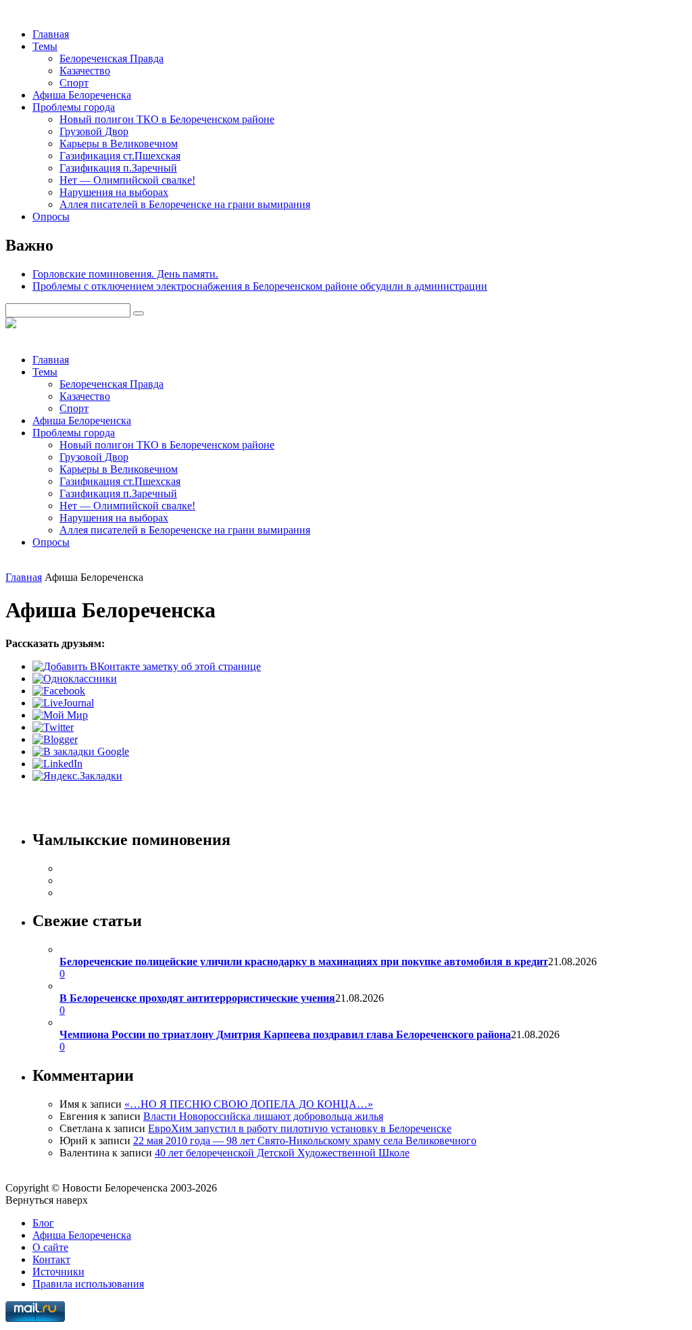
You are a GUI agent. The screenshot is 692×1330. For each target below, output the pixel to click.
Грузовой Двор (93, 131)
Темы (44, 46)
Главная (50, 34)
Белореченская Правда (111, 58)
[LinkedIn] (57, 763)
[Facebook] (58, 690)
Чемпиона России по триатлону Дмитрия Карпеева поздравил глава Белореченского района (285, 1034)
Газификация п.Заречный (118, 168)
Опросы (51, 216)
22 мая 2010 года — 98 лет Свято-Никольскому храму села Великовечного (304, 1140)
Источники (58, 1271)
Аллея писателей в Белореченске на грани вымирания (184, 204)
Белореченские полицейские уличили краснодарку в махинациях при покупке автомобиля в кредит (303, 961)
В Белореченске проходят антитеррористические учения (197, 998)
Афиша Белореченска (81, 95)
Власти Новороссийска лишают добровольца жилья (263, 1116)
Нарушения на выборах (113, 192)
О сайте (50, 1247)
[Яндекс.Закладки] (77, 776)
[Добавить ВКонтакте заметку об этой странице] (146, 666)
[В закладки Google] (80, 751)
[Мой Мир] (60, 715)
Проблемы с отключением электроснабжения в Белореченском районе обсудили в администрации (259, 286)
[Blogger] (55, 739)
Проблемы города (73, 107)
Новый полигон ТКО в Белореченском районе (166, 119)
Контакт (51, 1259)
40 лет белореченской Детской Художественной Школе (282, 1152)
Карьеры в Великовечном (118, 143)
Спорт (74, 82)
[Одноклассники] (74, 678)
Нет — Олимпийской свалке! (127, 180)
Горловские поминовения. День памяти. (125, 274)
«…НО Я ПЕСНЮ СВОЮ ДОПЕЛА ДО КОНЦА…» (248, 1104)
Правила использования (88, 1283)
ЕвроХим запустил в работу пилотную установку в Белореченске (299, 1128)
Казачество (84, 70)
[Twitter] (53, 727)
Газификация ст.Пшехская (119, 155)
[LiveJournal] (63, 703)
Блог (43, 1223)
